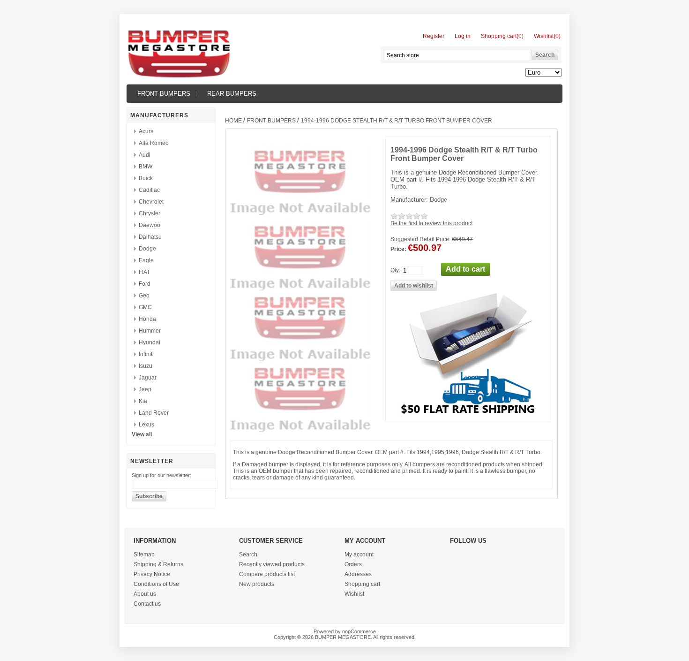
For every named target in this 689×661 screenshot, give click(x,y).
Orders (353, 564)
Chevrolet (151, 201)
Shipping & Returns (158, 564)
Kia (143, 401)
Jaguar (148, 377)
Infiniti (146, 354)
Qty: (395, 270)
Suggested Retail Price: (420, 239)
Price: (398, 249)
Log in (463, 36)
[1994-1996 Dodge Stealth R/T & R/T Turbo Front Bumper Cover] (300, 288)
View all (142, 434)
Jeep (145, 389)
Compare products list (267, 574)
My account (359, 554)
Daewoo (149, 225)
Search (248, 554)
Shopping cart (362, 584)
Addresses (358, 574)
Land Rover (154, 413)
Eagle (146, 260)
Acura (146, 131)
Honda (147, 319)
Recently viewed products (272, 564)
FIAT (144, 272)
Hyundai (149, 342)
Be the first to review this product (431, 223)
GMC (145, 307)
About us (145, 594)
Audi (144, 155)
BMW (145, 166)
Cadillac (149, 190)
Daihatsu (150, 237)
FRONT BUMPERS (163, 93)
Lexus (146, 424)
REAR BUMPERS (231, 93)
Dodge (147, 248)
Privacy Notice (152, 574)
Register (433, 36)
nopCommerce (359, 631)
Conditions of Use (156, 584)
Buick (146, 178)
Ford (144, 284)
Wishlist (354, 594)
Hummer (150, 330)
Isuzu (145, 366)
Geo (144, 295)
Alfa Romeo (154, 143)
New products (256, 584)
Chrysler (149, 213)
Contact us (147, 603)
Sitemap (144, 554)
